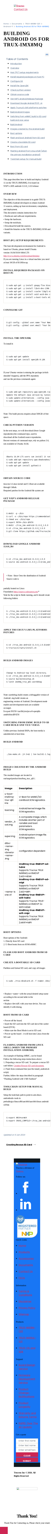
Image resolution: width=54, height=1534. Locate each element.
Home (6, 24)
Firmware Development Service (27, 1378)
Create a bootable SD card (22, 142)
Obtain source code (19, 94)
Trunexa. (20, 1171)
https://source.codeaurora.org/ (26, 592)
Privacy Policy (27, 1308)
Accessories (26, 1258)
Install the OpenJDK (19, 85)
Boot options (16, 133)
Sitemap (24, 1314)
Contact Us (20, 9)
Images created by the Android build (27, 129)
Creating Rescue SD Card (19, 1144)
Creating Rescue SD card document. (29, 1065)
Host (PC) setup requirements (24, 72)
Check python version (20, 90)
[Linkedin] (28, 1204)
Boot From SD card (19, 146)
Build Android (16, 124)
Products (24, 1252)
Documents (17, 24)
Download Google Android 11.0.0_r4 (26, 103)
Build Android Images (20, 112)
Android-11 (8, 26)
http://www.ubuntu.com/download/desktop (21, 256)
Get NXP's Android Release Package (26, 98)
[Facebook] (28, 1187)
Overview (14, 68)
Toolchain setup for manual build (25, 159)
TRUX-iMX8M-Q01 (32, 24)
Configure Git (16, 81)
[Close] (4, 1530)
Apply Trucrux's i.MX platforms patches (28, 107)
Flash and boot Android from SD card (27, 137)
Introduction (16, 63)
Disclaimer (25, 1301)
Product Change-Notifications (26, 1392)
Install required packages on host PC (27, 76)
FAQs (22, 1278)
